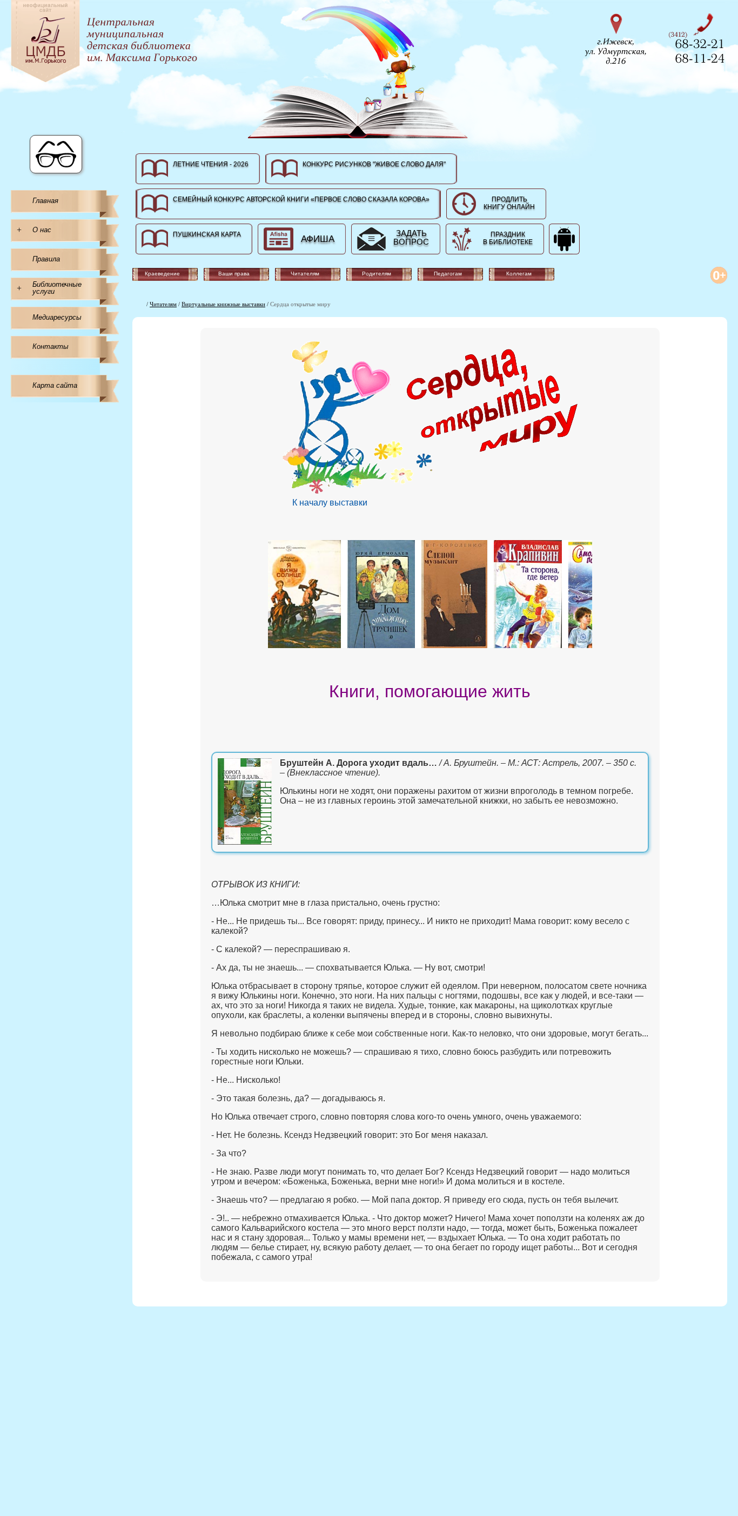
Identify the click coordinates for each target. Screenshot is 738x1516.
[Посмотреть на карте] (619, 37)
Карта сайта (54, 385)
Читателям (163, 304)
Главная (45, 201)
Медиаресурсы (57, 317)
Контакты (50, 346)
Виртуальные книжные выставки (223, 304)
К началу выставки (329, 502)
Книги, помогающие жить (430, 691)
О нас (41, 230)
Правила (46, 259)
